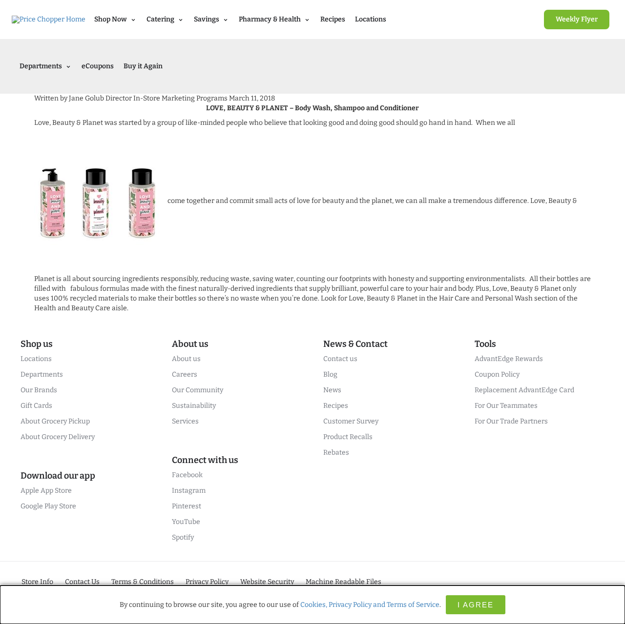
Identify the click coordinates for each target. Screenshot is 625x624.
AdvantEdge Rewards (509, 359)
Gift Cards (36, 406)
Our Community (197, 390)
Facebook (187, 475)
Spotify (183, 537)
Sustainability (194, 406)
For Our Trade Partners (511, 421)
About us (186, 359)
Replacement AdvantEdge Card (524, 390)
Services (185, 421)
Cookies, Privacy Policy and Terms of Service (369, 605)
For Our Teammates (506, 406)
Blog (330, 374)
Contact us (340, 359)
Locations (370, 19)
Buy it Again (143, 66)
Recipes (332, 19)
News (332, 390)
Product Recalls (348, 437)
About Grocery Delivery (58, 437)
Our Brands (39, 390)
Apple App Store (46, 490)
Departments (42, 374)
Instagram (189, 490)
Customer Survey (350, 421)
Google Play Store (48, 506)
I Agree (476, 605)
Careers (184, 374)
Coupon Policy (497, 374)
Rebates (336, 452)
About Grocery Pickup (55, 421)
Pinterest (186, 506)
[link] (576, 19)
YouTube (186, 522)
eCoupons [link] (98, 66)
